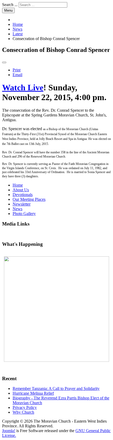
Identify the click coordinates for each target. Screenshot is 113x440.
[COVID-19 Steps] (56, 309)
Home (18, 185)
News (17, 209)
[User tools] (4, 62)
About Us (21, 190)
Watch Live (22, 87)
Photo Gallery (24, 213)
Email (17, 74)
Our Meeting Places (29, 199)
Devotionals (23, 194)
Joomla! (8, 430)
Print (16, 70)
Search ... (10, 4)
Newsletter (21, 204)
